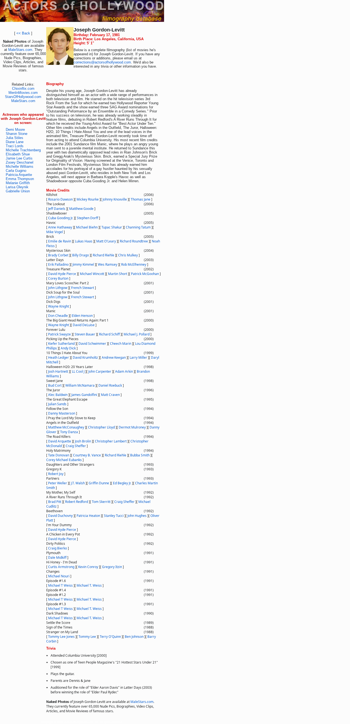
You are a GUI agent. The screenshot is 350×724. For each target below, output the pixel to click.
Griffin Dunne (99, 483)
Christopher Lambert (111, 441)
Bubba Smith (140, 455)
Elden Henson (82, 315)
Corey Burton (58, 278)
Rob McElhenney (133, 264)
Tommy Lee (87, 636)
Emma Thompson (20, 179)
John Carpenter (99, 371)
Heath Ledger (58, 357)
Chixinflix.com (23, 88)
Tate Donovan (58, 455)
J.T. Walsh (78, 483)
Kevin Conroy (88, 566)
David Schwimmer (92, 343)
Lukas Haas (83, 241)
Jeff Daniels (56, 208)
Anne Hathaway (60, 227)
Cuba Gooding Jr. (60, 218)
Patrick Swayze (59, 334)
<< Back (23, 33)
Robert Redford (76, 501)
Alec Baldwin (58, 394)
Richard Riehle (103, 255)
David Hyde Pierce (62, 273)
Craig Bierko (57, 548)
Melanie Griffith (18, 183)
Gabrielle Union (18, 191)
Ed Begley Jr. (122, 483)
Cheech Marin (120, 343)
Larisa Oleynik (17, 187)
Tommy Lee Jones (61, 636)
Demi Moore (15, 130)
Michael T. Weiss (89, 585)
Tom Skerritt (101, 501)
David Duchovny (60, 515)
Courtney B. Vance (87, 455)
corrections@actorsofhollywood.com (102, 62)
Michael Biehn (87, 227)
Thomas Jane (140, 199)
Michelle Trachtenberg (23, 150)
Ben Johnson (134, 636)
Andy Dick (68, 348)
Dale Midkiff (57, 557)
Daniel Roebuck (110, 385)
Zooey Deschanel (19, 162)
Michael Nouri (58, 576)
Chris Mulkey (128, 255)
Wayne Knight (58, 306)
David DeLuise (84, 325)
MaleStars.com (20, 50)
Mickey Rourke (88, 199)
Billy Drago (80, 255)
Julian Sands (57, 404)
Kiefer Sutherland (61, 343)
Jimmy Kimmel (83, 264)
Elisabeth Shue (18, 154)
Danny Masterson (61, 413)
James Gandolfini (84, 394)
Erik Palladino (58, 264)
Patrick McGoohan (145, 273)
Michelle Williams (19, 166)
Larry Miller (138, 357)
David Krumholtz (85, 357)
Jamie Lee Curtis (19, 158)
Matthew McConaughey (66, 427)
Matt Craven (110, 394)
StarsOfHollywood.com (23, 97)
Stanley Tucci (114, 515)
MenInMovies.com (23, 93)
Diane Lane (15, 142)
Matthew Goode (81, 208)
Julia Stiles (14, 138)
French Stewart (82, 287)
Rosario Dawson (60, 199)
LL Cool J (78, 371)
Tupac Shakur (111, 227)
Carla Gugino (16, 171)
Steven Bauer (85, 334)
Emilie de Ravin (59, 241)
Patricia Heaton (88, 515)
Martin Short (117, 273)
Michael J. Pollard (137, 334)
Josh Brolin (83, 441)
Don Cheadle (58, 315)
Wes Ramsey (107, 264)
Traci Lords (15, 146)
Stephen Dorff (87, 218)
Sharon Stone (16, 134)
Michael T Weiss (60, 585)
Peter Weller (57, 483)
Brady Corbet (58, 255)
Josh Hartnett (58, 371)
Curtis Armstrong (61, 566)
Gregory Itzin (112, 566)
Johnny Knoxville (115, 199)
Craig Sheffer (76, 446)
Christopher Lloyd (101, 427)
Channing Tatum (138, 227)
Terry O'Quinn (110, 636)
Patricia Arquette (19, 175)
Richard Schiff (109, 334)
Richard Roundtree (134, 241)
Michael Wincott (92, 273)
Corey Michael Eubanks (64, 459)
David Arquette (59, 441)
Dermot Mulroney (132, 427)
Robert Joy (55, 473)
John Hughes (137, 515)
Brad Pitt (54, 501)
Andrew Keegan (114, 357)
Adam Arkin (124, 371)
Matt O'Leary (106, 241)
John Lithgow (57, 287)
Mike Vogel (54, 232)
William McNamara (80, 385)
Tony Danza (69, 432)
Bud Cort (55, 385)
